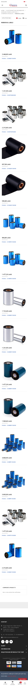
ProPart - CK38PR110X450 (9, 462)
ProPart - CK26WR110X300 (9, 352)
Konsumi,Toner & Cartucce (9, 12)
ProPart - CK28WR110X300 (9, 388)
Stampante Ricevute (7, 13)
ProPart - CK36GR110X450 (9, 58)
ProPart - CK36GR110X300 (9, 572)
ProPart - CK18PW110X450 (9, 278)
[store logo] (13, 5)
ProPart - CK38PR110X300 (9, 498)
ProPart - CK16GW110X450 (9, 168)
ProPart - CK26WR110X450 (9, 315)
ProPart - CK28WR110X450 (9, 425)
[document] (14, 676)
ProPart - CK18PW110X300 (9, 242)
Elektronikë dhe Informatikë (15, 10)
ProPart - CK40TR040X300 (9, 95)
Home (2, 10)
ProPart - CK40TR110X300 (9, 535)
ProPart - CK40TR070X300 (9, 132)
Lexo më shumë (12, 676)
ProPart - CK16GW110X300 (9, 205)
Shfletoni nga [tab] (6, 18)
